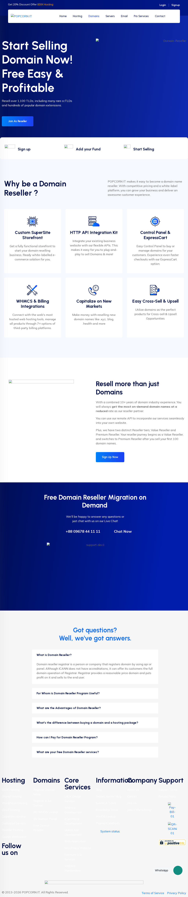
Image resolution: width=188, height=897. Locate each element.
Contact (160, 16)
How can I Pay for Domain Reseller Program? (67, 737)
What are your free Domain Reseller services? (68, 752)
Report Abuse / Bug (108, 796)
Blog (99, 789)
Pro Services (141, 16)
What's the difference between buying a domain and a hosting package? (87, 722)
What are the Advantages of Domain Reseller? (69, 708)
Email (124, 16)
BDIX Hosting (10, 789)
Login (163, 5)
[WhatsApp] (177, 870)
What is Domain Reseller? (54, 655)
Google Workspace (14, 836)
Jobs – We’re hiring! (139, 810)
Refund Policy (167, 796)
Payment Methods (108, 823)
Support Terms (168, 789)
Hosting (77, 16)
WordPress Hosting (14, 803)
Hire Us (132, 803)
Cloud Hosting (11, 810)
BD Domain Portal (45, 819)
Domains (93, 16)
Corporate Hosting (14, 816)
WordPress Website (77, 848)
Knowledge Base (107, 810)
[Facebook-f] (6, 860)
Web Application (75, 841)
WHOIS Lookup (106, 816)
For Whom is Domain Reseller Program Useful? (68, 693)
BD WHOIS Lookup (45, 812)
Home (63, 16)
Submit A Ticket (106, 803)
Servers (110, 16)
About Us (133, 789)
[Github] (6, 871)
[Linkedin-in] (16, 860)
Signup (175, 5)
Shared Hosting (12, 796)
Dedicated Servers (14, 823)
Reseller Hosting (12, 830)
